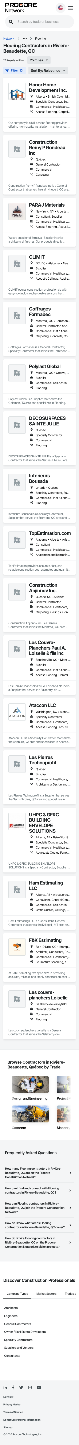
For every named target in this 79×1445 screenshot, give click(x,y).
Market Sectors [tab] (46, 1293)
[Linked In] (5, 1388)
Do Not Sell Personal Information (21, 1419)
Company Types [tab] (17, 1293)
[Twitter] (21, 1388)
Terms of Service (13, 1412)
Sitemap (8, 1427)
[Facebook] (13, 1388)
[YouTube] (39, 1387)
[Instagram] (30, 1388)
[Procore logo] (21, 5)
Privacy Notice (11, 1404)
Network (14, 10)
